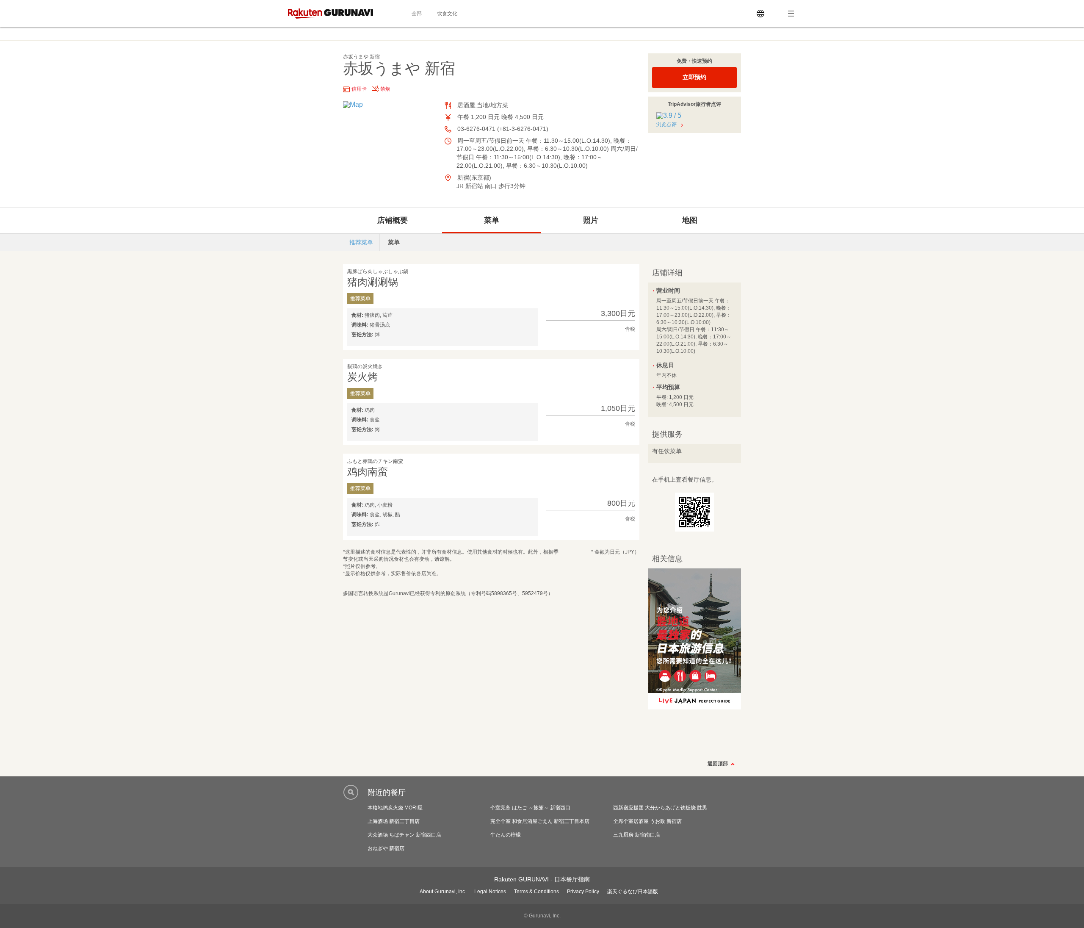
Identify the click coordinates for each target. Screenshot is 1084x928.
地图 (689, 220)
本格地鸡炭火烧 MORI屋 (395, 808)
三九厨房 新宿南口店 (636, 835)
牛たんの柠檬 (505, 835)
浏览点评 (666, 124)
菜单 (491, 220)
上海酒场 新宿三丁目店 (394, 821)
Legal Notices (490, 892)
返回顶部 (718, 764)
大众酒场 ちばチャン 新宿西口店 (404, 835)
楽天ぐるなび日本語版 (632, 892)
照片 (590, 220)
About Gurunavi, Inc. (443, 892)
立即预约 (694, 77)
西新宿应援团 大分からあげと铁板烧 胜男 (660, 808)
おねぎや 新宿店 (386, 848)
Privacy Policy (583, 892)
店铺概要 (392, 220)
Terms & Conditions (536, 892)
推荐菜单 (361, 242)
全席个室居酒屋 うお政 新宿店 (647, 821)
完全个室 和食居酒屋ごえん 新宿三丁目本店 (539, 821)
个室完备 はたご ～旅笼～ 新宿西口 (530, 808)
